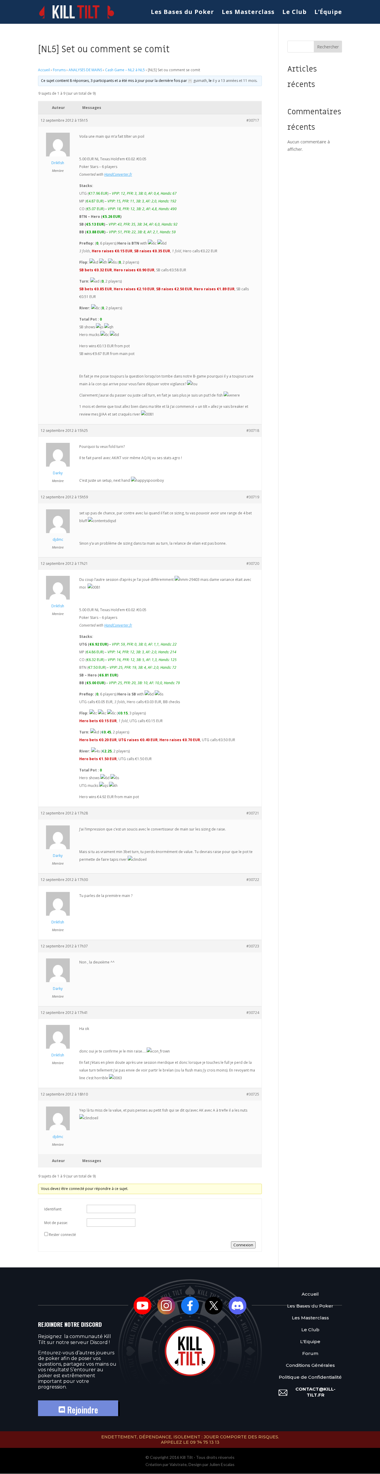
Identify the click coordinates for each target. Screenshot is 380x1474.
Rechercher (328, 47)
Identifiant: (53, 1209)
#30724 (252, 1012)
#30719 (252, 497)
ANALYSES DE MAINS (85, 69)
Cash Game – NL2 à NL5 (125, 69)
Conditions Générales (310, 1365)
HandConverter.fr (118, 174)
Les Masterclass (248, 13)
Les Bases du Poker (182, 13)
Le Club (294, 13)
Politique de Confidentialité (310, 1377)
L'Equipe (310, 1341)
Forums (59, 69)
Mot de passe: (56, 1222)
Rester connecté (62, 1234)
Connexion (243, 1245)
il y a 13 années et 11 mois (234, 80)
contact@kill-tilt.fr (315, 1392)
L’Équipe (328, 13)
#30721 (252, 813)
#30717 (252, 120)
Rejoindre (81, 1410)
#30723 (252, 946)
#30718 (252, 430)
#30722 (252, 879)
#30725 (252, 1094)
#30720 (252, 563)
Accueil (44, 69)
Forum (310, 1353)
